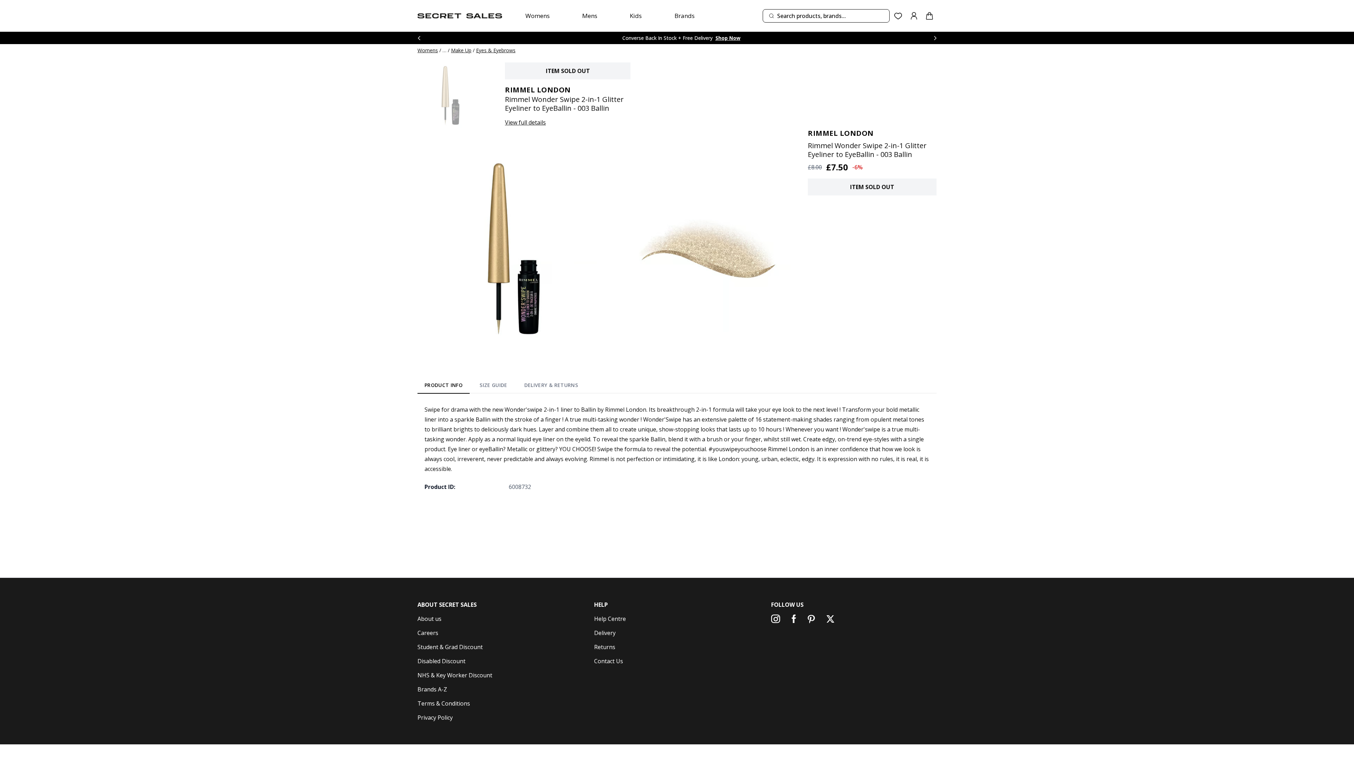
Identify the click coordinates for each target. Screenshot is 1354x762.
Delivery (605, 633)
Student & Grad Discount (450, 647)
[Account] (914, 16)
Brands (685, 16)
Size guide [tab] (493, 385)
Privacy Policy (435, 717)
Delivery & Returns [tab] (551, 385)
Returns (604, 647)
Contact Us (608, 661)
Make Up (461, 50)
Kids (636, 16)
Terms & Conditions (443, 703)
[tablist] (501, 386)
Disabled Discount (441, 661)
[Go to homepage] (459, 16)
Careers (427, 633)
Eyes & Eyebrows (496, 50)
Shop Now (727, 38)
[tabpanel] (677, 448)
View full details (525, 122)
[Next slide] (935, 38)
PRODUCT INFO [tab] (444, 385)
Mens (589, 16)
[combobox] (826, 16)
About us (429, 619)
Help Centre (610, 619)
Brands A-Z (432, 689)
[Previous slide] (419, 38)
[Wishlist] (898, 16)
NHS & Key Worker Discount (454, 675)
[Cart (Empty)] (929, 16)
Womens (537, 16)
